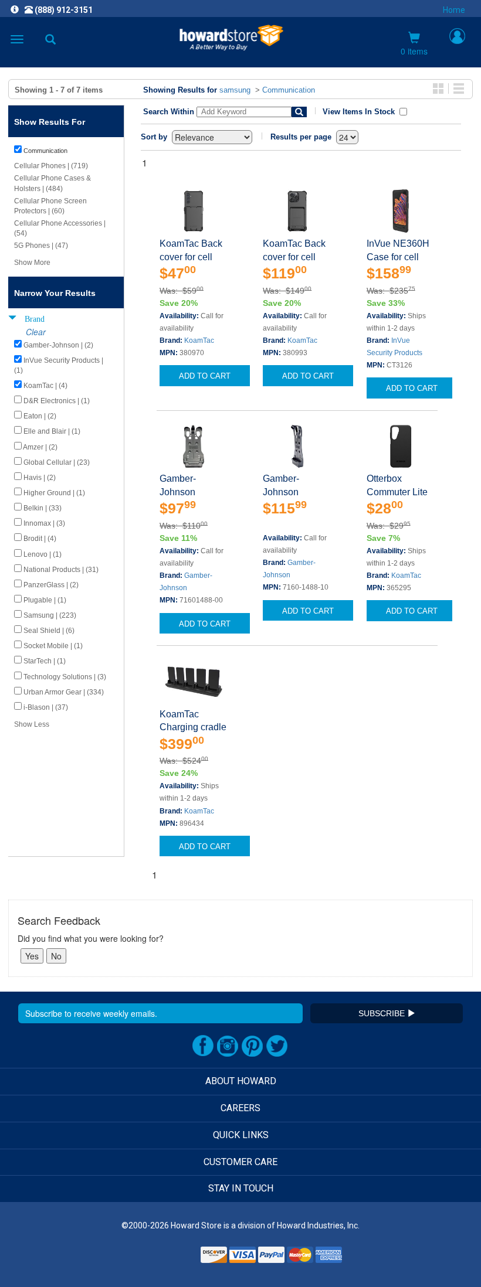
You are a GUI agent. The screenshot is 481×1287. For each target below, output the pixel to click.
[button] (169, 1258)
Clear (36, 332)
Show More (32, 262)
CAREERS (240, 1108)
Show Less (31, 724)
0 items (414, 51)
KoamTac (199, 340)
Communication (288, 90)
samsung (234, 90)
